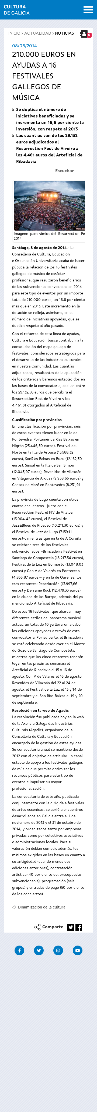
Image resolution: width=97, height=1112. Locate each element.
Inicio (14, 33)
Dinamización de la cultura (41, 907)
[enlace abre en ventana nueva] (70, 927)
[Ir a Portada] (17, 11)
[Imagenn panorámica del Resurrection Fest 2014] (51, 206)
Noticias (64, 33)
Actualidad (37, 33)
